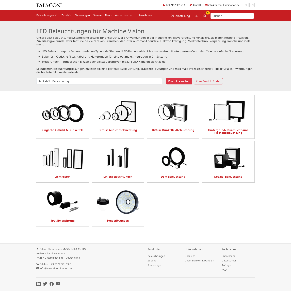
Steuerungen (82, 15)
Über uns (190, 256)
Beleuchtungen (156, 256)
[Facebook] (52, 284)
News (108, 15)
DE (246, 5)
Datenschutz (229, 260)
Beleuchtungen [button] (45, 15)
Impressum (228, 256)
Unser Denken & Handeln (199, 260)
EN (252, 5)
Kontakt (196, 5)
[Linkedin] (39, 284)
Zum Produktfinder (208, 81)
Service (97, 15)
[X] (46, 284)
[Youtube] (59, 284)
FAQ (224, 269)
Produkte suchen (179, 81)
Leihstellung (182, 16)
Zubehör (66, 15)
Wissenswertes (123, 15)
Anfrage (226, 265)
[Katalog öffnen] (196, 16)
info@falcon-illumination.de (224, 5)
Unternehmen (144, 15)
